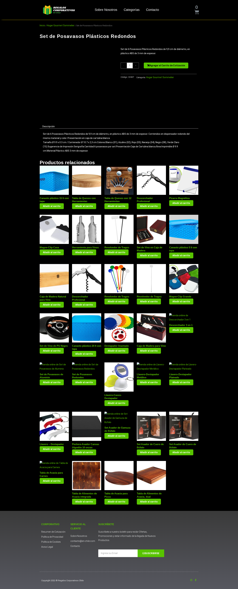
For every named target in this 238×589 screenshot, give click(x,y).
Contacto (152, 10)
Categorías (132, 10)
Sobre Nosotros (106, 10)
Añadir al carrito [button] (52, 206)
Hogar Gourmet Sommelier (60, 25)
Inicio (42, 25)
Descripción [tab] (48, 126)
